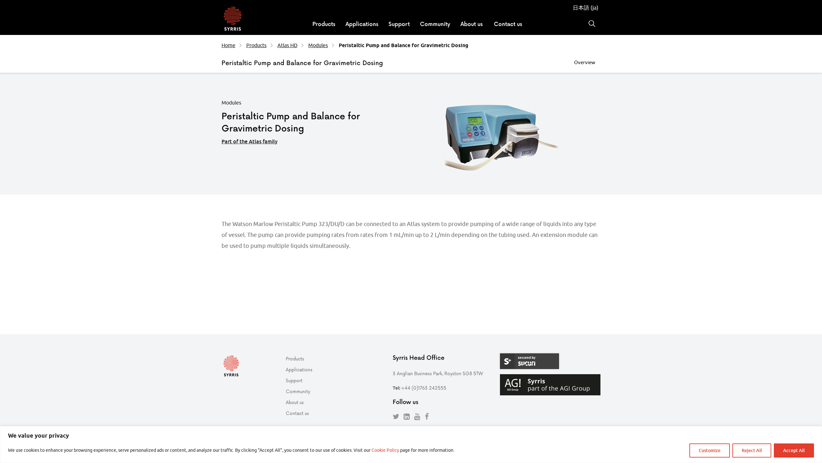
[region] (411, 444)
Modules (318, 45)
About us (471, 24)
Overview (584, 62)
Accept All (794, 450)
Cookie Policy (385, 450)
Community (435, 24)
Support (399, 24)
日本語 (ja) (586, 7)
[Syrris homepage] (233, 19)
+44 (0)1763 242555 (423, 387)
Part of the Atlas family (249, 141)
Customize (710, 450)
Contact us (508, 24)
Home (228, 45)
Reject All (752, 450)
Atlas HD (287, 45)
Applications (361, 24)
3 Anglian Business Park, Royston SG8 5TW (438, 373)
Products (323, 24)
